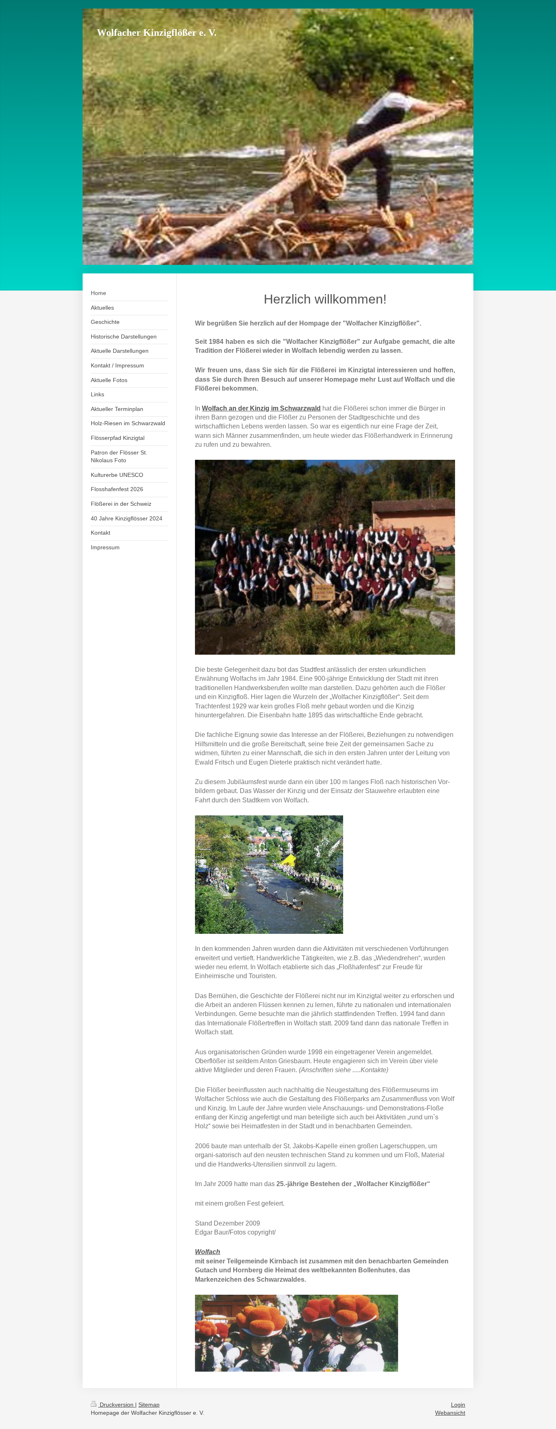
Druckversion (116, 1404)
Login (458, 1404)
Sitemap (149, 1404)
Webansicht (450, 1412)
